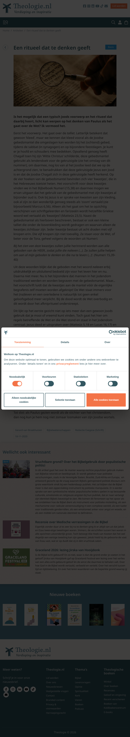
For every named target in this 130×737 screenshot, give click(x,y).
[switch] (49, 383)
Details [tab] (65, 342)
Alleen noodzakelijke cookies (24, 399)
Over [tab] (107, 342)
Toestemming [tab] (22, 342)
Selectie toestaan (65, 399)
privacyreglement (67, 363)
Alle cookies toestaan (106, 399)
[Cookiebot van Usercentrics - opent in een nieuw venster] (111, 332)
